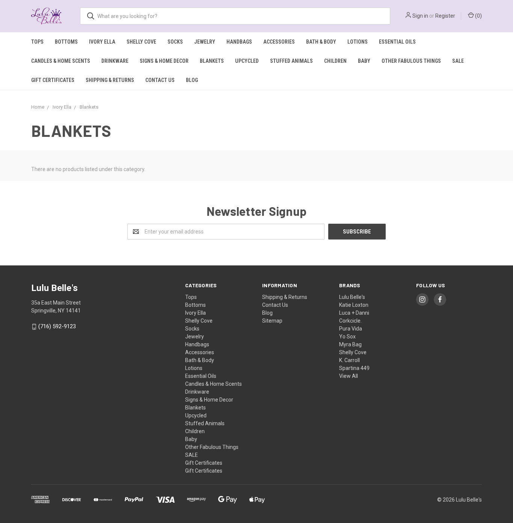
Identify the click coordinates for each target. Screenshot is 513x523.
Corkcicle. (350, 321)
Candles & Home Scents (60, 61)
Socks (175, 42)
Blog (192, 80)
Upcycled (247, 61)
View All (348, 376)
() (478, 16)
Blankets (212, 61)
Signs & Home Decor (164, 61)
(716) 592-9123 (57, 326)
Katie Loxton (353, 305)
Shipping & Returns (110, 80)
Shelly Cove (141, 42)
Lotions (357, 42)
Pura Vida (350, 329)
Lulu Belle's (352, 297)
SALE (458, 61)
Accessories (279, 42)
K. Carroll (349, 360)
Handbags (239, 42)
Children (335, 61)
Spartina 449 (354, 368)
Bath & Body (321, 42)
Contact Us (160, 80)
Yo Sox (347, 337)
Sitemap (272, 321)
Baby (364, 61)
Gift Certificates (52, 80)
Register (445, 16)
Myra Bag (350, 344)
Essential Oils (397, 42)
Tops (37, 42)
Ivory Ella (102, 42)
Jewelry (204, 42)
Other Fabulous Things (411, 61)
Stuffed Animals (291, 61)
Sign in (420, 16)
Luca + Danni (354, 313)
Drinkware (114, 61)
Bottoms (66, 42)
